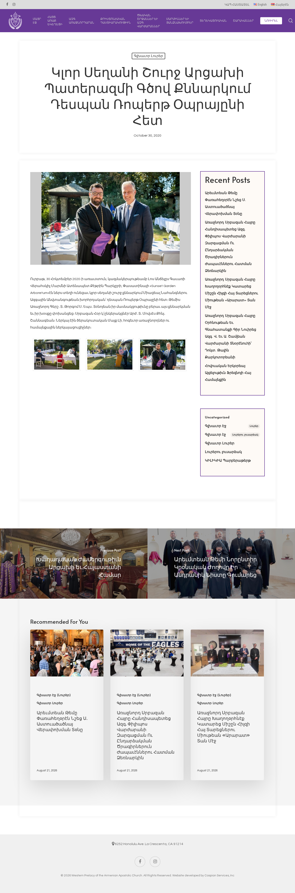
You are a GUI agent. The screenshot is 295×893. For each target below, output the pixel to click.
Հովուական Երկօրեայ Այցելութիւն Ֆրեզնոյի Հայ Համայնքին (228, 373)
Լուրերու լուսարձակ (223, 452)
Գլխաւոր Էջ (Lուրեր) (54, 695)
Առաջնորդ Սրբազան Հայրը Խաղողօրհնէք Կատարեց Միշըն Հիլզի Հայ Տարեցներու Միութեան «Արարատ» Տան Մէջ (231, 293)
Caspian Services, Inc (219, 875)
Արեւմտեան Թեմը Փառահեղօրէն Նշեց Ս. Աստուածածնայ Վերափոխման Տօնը (225, 203)
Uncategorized (217, 417)
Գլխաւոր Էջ (231, 426)
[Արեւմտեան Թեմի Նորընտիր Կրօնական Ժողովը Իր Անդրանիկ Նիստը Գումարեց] (221, 563)
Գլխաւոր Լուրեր (148, 56)
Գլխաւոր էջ (231, 435)
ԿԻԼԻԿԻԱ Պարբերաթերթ (228, 460)
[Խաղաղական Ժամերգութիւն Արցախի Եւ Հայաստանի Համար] (74, 563)
